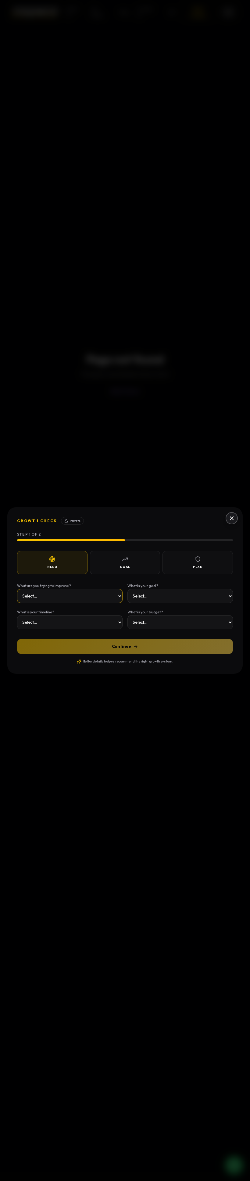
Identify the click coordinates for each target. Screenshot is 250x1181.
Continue (121, 646)
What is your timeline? (35, 612)
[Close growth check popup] (232, 518)
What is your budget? (145, 612)
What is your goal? (142, 585)
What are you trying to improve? (44, 585)
